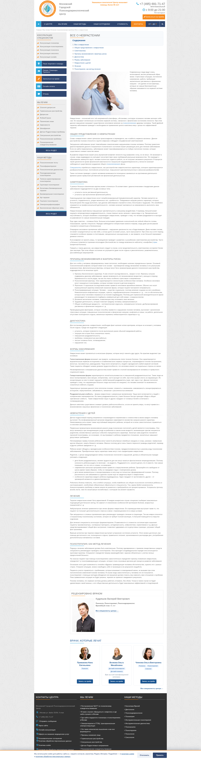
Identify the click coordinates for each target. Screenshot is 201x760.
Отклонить (144, 755)
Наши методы (80, 24)
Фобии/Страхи (45, 118)
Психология (129, 734)
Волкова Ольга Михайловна (117, 664)
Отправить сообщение (48, 721)
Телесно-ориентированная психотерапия (50, 180)
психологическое (129, 123)
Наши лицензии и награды (53, 64)
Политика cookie (44, 745)
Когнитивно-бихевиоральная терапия (51, 189)
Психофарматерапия (48, 166)
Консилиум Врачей (132, 706)
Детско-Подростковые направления (94, 745)
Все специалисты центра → (107, 611)
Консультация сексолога (49, 53)
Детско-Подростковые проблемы (52, 132)
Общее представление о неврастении (89, 48)
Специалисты (75, 167)
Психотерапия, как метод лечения (87, 69)
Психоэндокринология (133, 713)
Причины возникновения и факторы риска (90, 54)
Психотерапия (130, 730)
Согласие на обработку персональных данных (56, 749)
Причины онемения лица (90, 735)
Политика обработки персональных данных (55, 741)
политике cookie (127, 754)
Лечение (77, 66)
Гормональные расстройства (51, 111)
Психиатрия (129, 716)
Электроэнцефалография (50, 204)
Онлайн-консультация (46, 730)
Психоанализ (130, 727)
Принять (160, 755)
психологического (113, 164)
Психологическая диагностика (51, 170)
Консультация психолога (49, 50)
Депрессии (44, 114)
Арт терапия (44, 197)
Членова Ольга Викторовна (148, 663)
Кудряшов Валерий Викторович (113, 598)
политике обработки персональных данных (53, 756)
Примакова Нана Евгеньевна (85, 664)
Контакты (138, 24)
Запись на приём (85, 681)
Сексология (129, 737)
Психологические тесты (49, 163)
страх (155, 242)
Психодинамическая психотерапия (48, 174)
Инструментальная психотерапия (138, 720)
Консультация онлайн (48, 57)
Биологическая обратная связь (52, 208)
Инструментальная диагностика (137, 723)
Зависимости (45, 125)
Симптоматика (80, 51)
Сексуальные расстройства (50, 135)
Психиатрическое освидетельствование (48, 143)
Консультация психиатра (49, 43)
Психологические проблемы (50, 139)
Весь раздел (51, 150)
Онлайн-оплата (49, 86)
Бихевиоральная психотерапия (52, 194)
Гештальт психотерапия (49, 201)
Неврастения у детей (82, 63)
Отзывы (46, 94)
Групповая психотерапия (49, 185)
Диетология (129, 709)
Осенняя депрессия (47, 107)
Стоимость (122, 24)
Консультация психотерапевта (51, 46)
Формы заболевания (82, 60)
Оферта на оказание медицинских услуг (53, 734)
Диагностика (79, 57)
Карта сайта (43, 725)
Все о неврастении (81, 45)
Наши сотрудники (102, 24)
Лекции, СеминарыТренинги (50, 71)
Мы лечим (62, 24)
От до (153, 24)
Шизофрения (45, 128)
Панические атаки (47, 121)
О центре (48, 24)
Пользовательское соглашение (50, 738)
